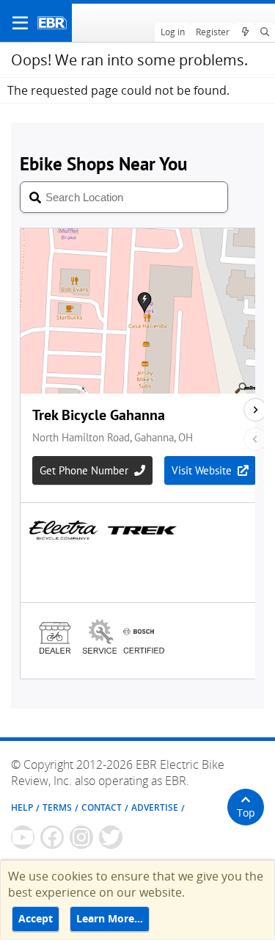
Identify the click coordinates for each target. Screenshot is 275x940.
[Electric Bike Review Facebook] (52, 837)
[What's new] (244, 32)
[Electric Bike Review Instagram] (81, 837)
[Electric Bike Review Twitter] (110, 837)
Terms (57, 807)
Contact (101, 807)
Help (22, 807)
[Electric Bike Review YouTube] (22, 837)
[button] (20, 23)
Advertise (154, 807)
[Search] (265, 32)
